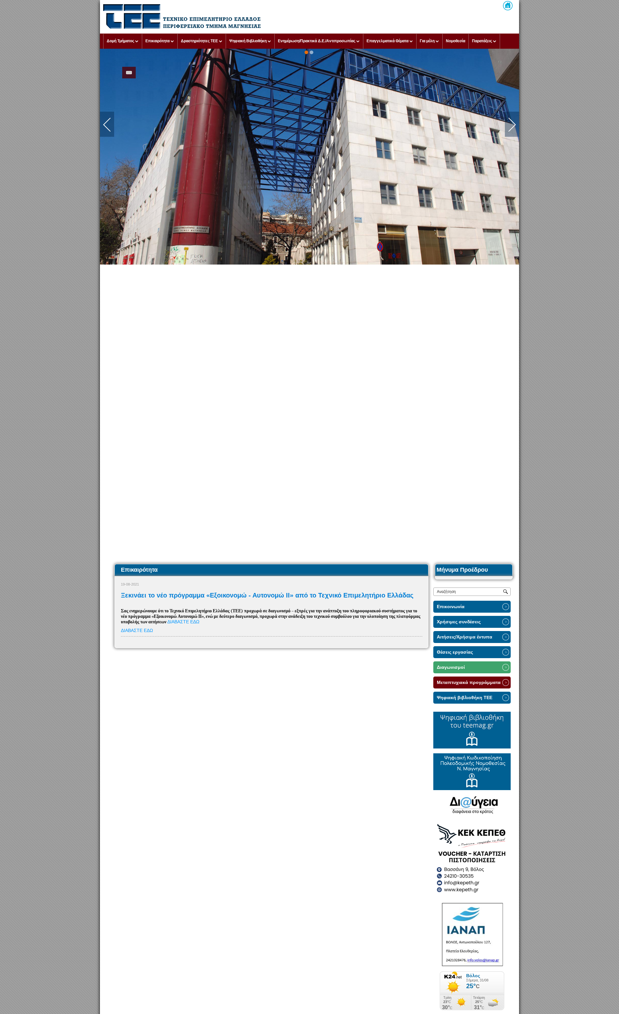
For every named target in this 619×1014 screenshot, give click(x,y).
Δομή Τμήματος (120, 41)
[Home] (508, 5)
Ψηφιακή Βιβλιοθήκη (248, 41)
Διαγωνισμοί (451, 667)
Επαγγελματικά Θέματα (387, 41)
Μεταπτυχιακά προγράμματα (469, 682)
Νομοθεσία (455, 41)
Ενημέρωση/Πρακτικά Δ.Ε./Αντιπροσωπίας (316, 41)
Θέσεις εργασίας (455, 652)
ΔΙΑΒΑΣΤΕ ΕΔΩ (183, 621)
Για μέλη (427, 41)
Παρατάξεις (482, 41)
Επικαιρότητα (157, 41)
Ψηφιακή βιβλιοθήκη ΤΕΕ (464, 697)
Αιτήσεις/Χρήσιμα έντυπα (464, 637)
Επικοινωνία (451, 606)
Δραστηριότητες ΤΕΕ (199, 41)
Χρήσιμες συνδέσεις (459, 621)
